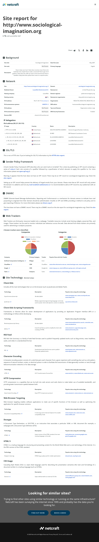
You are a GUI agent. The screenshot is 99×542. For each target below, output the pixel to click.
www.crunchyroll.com (83, 295)
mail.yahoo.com (69, 434)
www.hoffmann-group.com (67, 268)
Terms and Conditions (65, 534)
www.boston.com (70, 349)
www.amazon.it (69, 393)
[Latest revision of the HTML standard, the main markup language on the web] (9, 435)
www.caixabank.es (70, 324)
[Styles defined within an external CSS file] (9, 476)
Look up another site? (13, 36)
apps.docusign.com (80, 328)
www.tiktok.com (79, 373)
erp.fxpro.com (77, 456)
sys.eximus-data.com (71, 302)
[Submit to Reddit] (74, 50)
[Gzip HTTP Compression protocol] (17, 393)
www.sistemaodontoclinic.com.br (74, 322)
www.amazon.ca (88, 393)
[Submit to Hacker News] (91, 50)
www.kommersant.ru (55, 271)
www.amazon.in (70, 328)
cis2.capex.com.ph (81, 268)
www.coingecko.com (84, 264)
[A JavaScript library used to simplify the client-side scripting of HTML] (8, 329)
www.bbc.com (89, 322)
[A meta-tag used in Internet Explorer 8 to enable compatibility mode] (21, 414)
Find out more (38, 513)
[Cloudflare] (11, 264)
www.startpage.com (71, 295)
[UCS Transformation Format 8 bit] (8, 373)
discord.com (68, 456)
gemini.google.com (70, 436)
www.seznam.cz (80, 349)
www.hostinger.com (72, 264)
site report (8, 178)
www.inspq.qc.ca (54, 268)
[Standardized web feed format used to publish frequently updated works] (7, 350)
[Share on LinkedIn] (87, 50)
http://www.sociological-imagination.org (35, 86)
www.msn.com (80, 413)
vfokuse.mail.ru (75, 271)
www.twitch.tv (69, 373)
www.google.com (70, 477)
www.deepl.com (70, 297)
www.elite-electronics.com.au (57, 264)
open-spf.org (23, 171)
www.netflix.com (70, 414)
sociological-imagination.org (87, 86)
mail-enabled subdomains (38, 185)
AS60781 (44, 104)
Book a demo (60, 513)
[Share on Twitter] (79, 50)
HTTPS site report (58, 155)
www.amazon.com (70, 413)
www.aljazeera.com (70, 351)
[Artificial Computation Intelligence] (25, 261)
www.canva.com (88, 373)
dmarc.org (46, 203)
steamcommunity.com (71, 329)
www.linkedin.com (86, 476)
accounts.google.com (81, 434)
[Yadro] (8, 271)
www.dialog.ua (66, 271)
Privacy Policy (52, 534)
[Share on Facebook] (83, 50)
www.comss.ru (79, 393)
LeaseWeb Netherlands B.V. (41, 90)
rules (12, 169)
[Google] (9, 268)
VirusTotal (44, 101)
